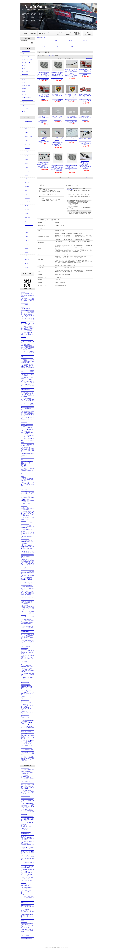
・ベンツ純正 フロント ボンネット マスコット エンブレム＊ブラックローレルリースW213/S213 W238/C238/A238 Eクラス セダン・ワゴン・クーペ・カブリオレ (27, 586)
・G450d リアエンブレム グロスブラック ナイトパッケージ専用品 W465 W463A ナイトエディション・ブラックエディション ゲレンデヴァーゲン (27, 805)
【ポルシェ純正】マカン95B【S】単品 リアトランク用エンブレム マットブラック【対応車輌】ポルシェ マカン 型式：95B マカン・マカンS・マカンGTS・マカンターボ (57, 141)
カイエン (43, 46)
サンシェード (24, 94)
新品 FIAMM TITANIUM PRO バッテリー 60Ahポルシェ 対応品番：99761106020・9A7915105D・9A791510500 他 (43, 97)
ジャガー (27, 155)
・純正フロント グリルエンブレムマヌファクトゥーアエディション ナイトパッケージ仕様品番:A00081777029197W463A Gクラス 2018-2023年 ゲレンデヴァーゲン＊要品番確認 (27, 600)
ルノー (26, 221)
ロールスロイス (28, 267)
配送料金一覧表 (70, 189)
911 (43, 40)
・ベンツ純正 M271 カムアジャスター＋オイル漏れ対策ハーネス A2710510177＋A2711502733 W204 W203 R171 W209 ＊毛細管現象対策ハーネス (27, 899)
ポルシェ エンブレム (26, 56)
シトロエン (27, 213)
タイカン (71, 46)
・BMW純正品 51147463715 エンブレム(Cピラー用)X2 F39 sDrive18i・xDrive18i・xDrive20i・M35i (27, 670)
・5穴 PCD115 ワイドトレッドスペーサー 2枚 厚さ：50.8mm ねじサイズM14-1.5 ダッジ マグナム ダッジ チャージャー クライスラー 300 (27, 699)
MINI (26, 128)
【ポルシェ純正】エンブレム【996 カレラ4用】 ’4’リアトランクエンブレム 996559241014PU (57, 118)
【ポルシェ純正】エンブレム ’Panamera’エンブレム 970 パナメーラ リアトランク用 (71, 139)
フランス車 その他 (29, 225)
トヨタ (26, 232)
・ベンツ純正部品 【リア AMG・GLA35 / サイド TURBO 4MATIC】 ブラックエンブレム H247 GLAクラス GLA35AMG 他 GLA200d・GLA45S (27, 360)
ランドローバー (28, 144)
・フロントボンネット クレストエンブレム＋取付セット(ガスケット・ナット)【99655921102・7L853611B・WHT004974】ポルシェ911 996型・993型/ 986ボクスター (27, 636)
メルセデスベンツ (28, 121)
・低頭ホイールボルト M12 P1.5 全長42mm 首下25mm (27, 878)
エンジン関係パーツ (26, 71)
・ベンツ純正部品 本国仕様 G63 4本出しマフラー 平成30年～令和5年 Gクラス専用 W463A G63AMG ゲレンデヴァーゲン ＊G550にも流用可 (27, 413)
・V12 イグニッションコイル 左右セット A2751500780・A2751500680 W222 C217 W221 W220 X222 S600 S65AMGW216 (27, 420)
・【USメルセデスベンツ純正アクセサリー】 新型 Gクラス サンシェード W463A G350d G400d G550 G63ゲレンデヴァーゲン (27, 658)
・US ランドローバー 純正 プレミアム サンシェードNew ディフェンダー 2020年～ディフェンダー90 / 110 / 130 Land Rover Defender (27, 525)
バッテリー (24, 82)
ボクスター (57, 40)
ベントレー (27, 228)
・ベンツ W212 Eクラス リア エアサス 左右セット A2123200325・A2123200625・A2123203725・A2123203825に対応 (27, 686)
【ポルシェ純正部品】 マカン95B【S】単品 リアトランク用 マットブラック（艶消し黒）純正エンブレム (43, 140)
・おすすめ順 (47, 55)
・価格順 (52, 55)
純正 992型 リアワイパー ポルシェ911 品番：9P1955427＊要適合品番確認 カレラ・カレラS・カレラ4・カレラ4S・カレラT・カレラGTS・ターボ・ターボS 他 (71, 73)
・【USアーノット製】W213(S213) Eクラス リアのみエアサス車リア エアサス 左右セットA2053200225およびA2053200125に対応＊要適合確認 (27, 499)
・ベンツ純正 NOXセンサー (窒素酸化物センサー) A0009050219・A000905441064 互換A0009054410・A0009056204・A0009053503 (27, 837)
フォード (27, 182)
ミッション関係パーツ (26, 76)
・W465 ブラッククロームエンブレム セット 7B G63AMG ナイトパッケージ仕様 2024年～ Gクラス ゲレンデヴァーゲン (27, 400)
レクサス (27, 236)
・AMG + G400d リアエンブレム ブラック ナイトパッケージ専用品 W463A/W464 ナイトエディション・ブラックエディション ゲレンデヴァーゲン (27, 301)
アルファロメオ (28, 205)
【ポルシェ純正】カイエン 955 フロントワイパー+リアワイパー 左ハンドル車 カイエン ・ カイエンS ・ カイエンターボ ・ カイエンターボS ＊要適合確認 (85, 165)
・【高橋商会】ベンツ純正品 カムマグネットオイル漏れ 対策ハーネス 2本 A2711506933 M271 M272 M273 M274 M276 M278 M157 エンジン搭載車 (27, 629)
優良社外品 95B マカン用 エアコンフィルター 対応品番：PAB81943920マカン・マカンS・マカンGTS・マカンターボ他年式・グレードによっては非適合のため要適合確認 (43, 76)
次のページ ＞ (89, 58)
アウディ (27, 132)
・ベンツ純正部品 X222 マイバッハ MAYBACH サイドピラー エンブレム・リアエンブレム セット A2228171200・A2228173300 (27, 778)
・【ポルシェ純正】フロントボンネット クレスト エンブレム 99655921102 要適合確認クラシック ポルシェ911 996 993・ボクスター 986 (27, 770)
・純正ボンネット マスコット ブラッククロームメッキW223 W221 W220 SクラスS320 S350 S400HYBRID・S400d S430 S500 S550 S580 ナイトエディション (27, 594)
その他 (23, 111)
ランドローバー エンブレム (27, 59)
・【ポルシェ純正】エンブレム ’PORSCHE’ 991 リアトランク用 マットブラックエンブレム (27, 937)
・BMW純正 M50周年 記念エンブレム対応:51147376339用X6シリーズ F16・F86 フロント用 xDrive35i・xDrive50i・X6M (27, 539)
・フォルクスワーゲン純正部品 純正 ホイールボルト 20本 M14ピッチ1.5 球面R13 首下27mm (27, 906)
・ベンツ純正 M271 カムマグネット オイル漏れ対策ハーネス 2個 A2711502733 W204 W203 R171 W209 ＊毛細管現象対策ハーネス (27, 622)
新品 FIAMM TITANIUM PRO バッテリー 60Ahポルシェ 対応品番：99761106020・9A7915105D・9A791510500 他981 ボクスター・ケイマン (85, 72)
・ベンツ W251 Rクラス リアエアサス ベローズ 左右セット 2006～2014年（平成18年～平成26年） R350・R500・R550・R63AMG (27, 858)
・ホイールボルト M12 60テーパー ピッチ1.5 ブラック (27, 888)
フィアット (27, 159)
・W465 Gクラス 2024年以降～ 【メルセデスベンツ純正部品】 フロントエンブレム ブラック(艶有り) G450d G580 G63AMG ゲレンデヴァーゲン (27, 812)
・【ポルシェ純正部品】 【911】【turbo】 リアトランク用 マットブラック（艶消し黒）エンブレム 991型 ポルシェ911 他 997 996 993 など (27, 650)
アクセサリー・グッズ (26, 97)
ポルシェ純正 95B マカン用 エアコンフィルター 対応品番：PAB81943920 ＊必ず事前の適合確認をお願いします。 (71, 167)
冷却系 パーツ (25, 74)
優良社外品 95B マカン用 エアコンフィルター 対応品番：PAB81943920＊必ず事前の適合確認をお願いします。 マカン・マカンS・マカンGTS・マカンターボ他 (57, 76)
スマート (27, 163)
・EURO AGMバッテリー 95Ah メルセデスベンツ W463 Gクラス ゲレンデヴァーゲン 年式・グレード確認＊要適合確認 (27, 742)
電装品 (23, 79)
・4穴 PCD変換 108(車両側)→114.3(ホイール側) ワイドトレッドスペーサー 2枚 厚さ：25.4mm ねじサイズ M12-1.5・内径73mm (27, 722)
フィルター (24, 65)
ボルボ (26, 167)
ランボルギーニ (28, 201)
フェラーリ (27, 198)
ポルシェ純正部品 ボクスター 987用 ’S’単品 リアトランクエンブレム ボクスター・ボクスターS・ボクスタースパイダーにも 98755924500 (71, 119)
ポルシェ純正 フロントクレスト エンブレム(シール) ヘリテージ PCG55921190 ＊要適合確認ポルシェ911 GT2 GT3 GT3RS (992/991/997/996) (71, 97)
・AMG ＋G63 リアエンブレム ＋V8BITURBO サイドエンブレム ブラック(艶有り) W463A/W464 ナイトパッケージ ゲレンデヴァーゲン (27, 607)
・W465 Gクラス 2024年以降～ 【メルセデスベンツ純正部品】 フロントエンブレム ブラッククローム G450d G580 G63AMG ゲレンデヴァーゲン (27, 818)
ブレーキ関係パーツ (26, 85)
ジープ (26, 151)
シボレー (27, 178)
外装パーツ (24, 88)
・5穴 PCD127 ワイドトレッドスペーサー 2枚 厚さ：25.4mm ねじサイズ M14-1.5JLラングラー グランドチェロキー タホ (27, 715)
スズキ (26, 255)
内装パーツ (24, 91)
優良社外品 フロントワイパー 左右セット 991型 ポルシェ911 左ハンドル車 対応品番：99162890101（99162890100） (85, 141)
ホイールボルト (25, 102)
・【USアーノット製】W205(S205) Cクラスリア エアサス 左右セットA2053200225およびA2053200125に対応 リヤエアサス (27, 680)
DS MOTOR (27, 217)
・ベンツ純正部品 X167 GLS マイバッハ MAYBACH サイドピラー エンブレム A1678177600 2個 (27, 340)
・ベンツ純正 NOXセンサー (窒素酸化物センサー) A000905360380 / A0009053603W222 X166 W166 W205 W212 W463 (27, 471)
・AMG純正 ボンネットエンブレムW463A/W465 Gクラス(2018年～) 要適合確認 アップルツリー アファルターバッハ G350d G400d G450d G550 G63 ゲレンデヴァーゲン (27, 554)
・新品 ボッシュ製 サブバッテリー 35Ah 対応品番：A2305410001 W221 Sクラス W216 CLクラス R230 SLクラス (27, 753)
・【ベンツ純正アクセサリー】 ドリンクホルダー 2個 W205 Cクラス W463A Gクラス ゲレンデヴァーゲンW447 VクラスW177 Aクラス (27, 492)
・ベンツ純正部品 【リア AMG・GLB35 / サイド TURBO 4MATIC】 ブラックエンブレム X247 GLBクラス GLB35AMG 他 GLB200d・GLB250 (27, 367)
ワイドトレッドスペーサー (27, 100)
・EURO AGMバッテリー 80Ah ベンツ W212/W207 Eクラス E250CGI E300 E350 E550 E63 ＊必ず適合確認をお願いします (27, 747)
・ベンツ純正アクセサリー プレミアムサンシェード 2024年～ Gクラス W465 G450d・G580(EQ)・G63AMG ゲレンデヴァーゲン (27, 335)
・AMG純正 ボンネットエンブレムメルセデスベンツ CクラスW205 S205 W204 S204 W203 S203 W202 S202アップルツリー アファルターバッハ (27, 546)
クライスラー (27, 171)
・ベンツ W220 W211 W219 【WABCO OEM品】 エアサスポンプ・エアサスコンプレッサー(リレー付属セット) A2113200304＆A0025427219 (27, 865)
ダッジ (26, 175)
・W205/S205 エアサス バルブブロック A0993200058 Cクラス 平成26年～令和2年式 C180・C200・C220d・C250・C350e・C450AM (27, 477)
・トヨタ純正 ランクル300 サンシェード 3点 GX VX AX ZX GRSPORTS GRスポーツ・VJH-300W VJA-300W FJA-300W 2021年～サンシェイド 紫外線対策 (27, 328)
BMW (26, 124)
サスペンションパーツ (26, 62)
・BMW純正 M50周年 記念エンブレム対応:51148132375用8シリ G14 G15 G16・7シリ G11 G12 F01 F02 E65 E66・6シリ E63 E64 (27, 532)
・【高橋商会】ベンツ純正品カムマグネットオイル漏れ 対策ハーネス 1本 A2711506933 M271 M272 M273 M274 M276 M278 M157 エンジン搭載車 (27, 513)
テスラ (26, 194)
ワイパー (24, 68)
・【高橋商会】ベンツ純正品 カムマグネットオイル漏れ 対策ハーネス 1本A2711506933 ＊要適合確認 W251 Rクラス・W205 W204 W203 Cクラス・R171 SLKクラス (27, 850)
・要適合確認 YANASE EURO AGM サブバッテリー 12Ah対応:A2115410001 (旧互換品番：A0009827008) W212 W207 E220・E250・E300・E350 (27, 758)
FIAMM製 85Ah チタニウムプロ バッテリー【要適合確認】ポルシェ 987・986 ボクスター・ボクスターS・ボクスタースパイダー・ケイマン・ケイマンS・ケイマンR (85, 98)
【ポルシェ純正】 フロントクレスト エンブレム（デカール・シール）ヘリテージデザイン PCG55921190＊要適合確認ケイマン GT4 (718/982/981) (57, 97)
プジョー (27, 209)
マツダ (26, 252)
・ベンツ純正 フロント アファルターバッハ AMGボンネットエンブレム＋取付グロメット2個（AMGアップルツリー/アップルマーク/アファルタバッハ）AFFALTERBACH (27, 394)
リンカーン (27, 186)
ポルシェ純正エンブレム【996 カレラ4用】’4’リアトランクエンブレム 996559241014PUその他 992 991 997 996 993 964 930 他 (43, 119)
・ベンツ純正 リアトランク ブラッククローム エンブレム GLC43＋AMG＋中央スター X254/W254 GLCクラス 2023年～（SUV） (27, 354)
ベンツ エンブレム (26, 51)
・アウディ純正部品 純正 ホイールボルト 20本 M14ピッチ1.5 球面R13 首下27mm (27, 911)
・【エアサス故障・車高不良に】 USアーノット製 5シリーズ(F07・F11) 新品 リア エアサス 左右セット (27, 824)
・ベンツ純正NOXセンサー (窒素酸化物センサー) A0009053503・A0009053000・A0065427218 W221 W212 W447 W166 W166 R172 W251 (27, 449)
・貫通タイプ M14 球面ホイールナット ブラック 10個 (27, 436)
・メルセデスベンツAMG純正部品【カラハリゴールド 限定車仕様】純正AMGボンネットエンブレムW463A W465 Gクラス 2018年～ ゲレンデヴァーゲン (27, 373)
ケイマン (71, 40)
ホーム (38, 37)
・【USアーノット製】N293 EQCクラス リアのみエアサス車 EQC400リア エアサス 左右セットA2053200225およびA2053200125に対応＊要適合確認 (27, 506)
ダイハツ (27, 259)
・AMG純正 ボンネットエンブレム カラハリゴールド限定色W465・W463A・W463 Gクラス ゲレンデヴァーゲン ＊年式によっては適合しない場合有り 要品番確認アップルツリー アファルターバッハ (27, 563)
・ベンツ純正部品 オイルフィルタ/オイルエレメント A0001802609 (27, 674)
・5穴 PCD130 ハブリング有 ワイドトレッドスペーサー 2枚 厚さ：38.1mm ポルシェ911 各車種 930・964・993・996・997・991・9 (27, 707)
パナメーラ (85, 40)
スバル (26, 248)
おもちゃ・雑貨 (25, 108)
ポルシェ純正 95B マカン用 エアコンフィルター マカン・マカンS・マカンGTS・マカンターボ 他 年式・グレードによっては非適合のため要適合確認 (57, 168)
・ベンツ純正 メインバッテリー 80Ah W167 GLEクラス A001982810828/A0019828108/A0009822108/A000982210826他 (27, 843)
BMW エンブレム (25, 53)
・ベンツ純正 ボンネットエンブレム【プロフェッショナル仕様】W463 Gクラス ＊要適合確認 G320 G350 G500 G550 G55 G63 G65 (27, 578)
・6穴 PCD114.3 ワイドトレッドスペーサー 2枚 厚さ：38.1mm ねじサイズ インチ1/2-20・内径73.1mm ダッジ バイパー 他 (27, 925)
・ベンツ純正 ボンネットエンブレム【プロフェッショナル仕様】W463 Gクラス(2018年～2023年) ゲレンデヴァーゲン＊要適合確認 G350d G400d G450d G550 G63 (27, 570)
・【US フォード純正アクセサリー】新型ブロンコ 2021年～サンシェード (27, 519)
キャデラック (27, 190)
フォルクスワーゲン (29, 136)
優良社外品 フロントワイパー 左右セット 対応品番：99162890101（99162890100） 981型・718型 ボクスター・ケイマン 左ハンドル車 (43, 165)
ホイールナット (25, 105)
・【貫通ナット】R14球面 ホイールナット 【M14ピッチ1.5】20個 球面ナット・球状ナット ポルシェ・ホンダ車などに (27, 431)
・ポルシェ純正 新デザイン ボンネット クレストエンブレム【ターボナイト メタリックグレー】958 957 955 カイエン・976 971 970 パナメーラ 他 (27, 643)
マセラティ (27, 148)
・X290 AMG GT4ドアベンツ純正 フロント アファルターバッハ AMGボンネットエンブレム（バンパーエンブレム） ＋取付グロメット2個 (27, 387)
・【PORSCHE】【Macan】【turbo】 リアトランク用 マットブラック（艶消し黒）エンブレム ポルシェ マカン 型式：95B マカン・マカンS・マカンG (27, 873)
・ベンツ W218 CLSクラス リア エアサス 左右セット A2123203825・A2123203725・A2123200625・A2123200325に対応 (27, 692)
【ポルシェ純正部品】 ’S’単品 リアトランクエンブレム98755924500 (85, 118)
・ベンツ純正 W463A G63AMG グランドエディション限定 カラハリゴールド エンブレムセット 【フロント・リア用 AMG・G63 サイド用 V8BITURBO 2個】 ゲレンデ (27, 406)
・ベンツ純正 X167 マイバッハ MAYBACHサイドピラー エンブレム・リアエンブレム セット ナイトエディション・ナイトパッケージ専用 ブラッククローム (27, 380)
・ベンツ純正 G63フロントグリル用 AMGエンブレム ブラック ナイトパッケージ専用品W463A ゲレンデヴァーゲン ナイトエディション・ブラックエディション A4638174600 (27, 347)
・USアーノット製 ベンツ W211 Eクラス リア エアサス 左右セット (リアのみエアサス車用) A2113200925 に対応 (26, 831)
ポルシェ (27, 140)
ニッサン (27, 240)
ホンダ (26, 244)
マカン (57, 46)
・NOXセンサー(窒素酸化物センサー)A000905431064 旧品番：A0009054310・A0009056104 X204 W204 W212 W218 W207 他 (27, 456)
